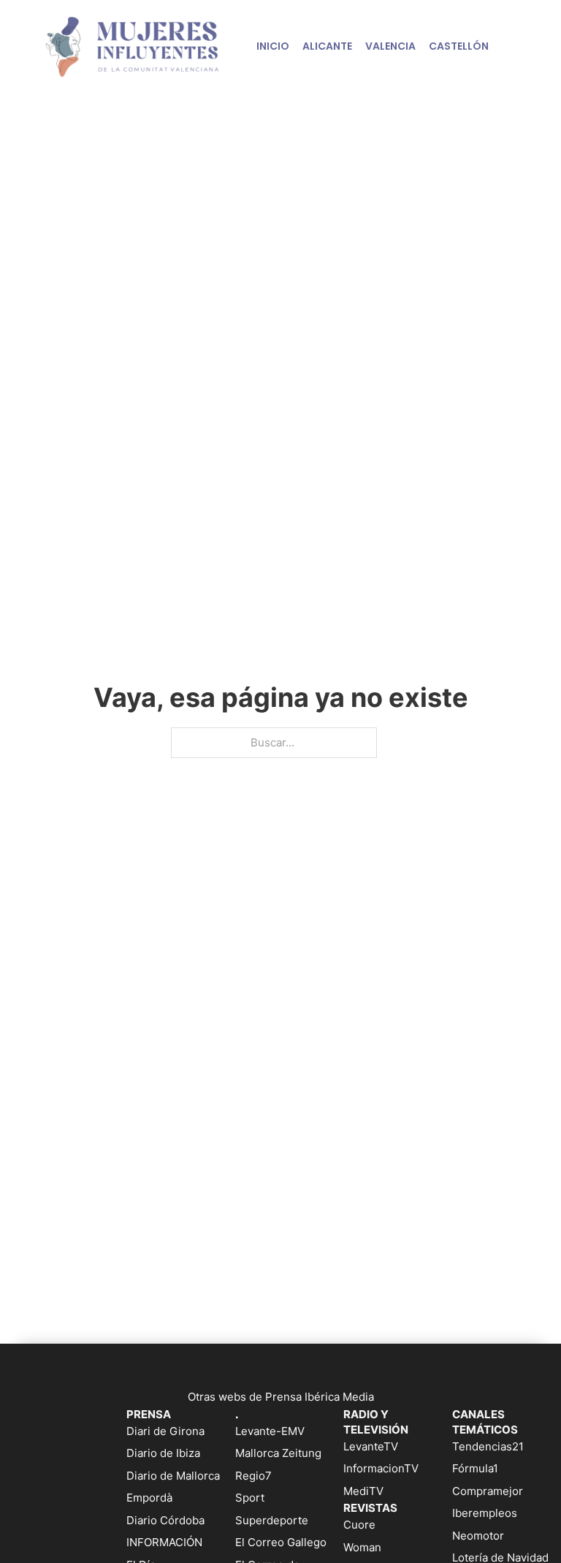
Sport (249, 1498)
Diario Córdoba (165, 1520)
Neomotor (478, 1536)
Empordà (149, 1498)
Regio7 (253, 1476)
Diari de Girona (165, 1431)
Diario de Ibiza (163, 1453)
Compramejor (487, 1491)
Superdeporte (271, 1520)
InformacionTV (381, 1468)
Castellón (459, 46)
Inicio (272, 46)
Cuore (359, 1525)
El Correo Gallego (281, 1542)
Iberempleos (484, 1513)
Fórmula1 (475, 1468)
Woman (362, 1547)
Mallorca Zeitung (278, 1453)
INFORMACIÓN (164, 1542)
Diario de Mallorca (173, 1476)
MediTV (363, 1491)
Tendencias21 (488, 1446)
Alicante (327, 46)
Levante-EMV (270, 1431)
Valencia (390, 46)
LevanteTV (370, 1446)
